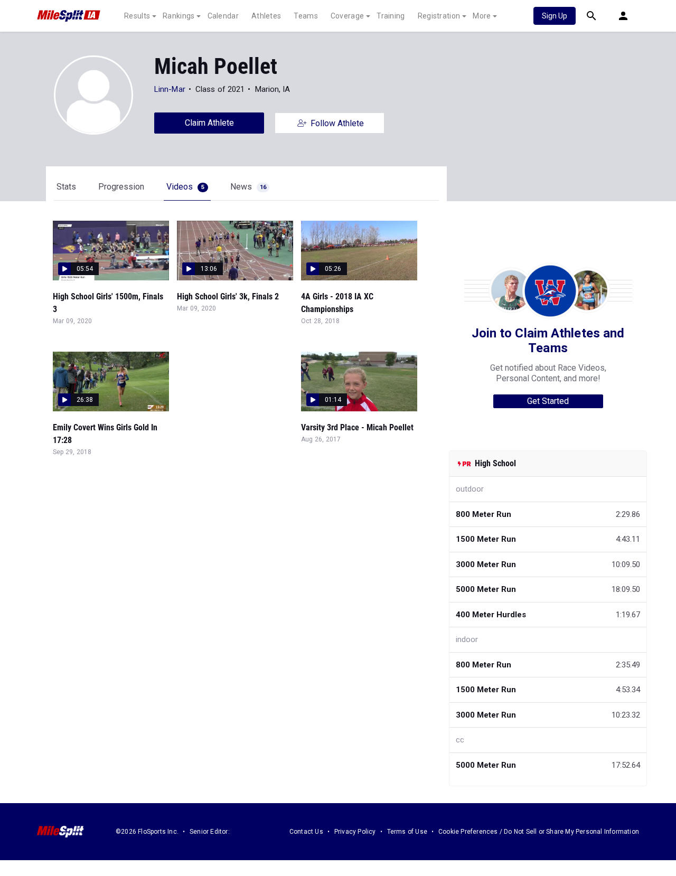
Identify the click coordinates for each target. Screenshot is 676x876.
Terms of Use (407, 831)
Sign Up (554, 16)
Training (391, 16)
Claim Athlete (209, 123)
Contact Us (306, 831)
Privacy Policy (355, 831)
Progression (121, 187)
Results (137, 16)
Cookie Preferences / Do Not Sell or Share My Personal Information (538, 831)
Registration (439, 16)
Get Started (548, 401)
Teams (306, 16)
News (248, 187)
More (482, 16)
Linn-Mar (169, 89)
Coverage (347, 16)
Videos (185, 187)
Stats (66, 187)
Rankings (178, 16)
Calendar (223, 16)
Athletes (266, 16)
